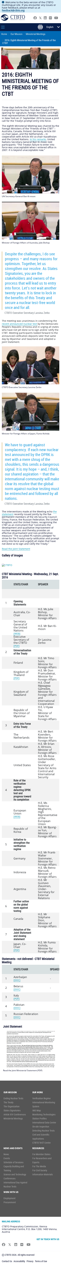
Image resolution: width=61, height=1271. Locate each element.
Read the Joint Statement (16, 548)
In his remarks (38, 139)
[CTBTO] (7, 564)
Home (4, 34)
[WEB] (17, 633)
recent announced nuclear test (20, 323)
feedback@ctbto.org (13, 10)
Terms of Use (41, 1261)
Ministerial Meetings (35, 34)
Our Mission (16, 34)
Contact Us (7, 1261)
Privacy (30, 1261)
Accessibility (19, 1261)
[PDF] (16, 645)
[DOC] (17, 980)
